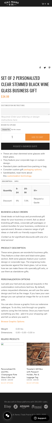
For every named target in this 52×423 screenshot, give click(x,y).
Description (7, 181)
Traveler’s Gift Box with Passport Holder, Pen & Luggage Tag (35, 373)
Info (16, 181)
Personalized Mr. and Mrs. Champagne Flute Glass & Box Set (9, 373)
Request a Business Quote (25, 146)
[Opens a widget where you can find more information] (40, 418)
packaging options (32, 169)
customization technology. (19, 176)
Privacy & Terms (13, 415)
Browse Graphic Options (12, 321)
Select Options (7, 383)
